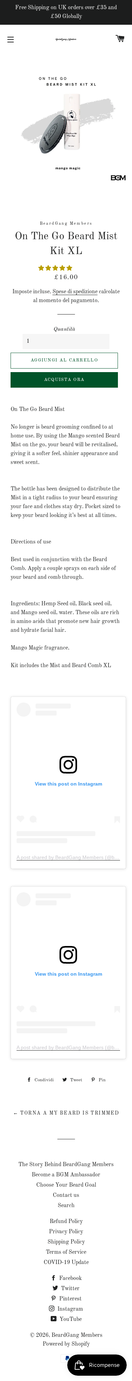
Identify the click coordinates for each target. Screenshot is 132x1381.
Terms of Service (66, 1252)
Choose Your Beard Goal (66, 1185)
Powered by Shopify (66, 1344)
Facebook (70, 1278)
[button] (56, 268)
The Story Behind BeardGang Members (66, 1165)
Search (66, 1206)
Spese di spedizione (75, 292)
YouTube (70, 1319)
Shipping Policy (66, 1242)
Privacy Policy (66, 1232)
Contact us (66, 1195)
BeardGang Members (76, 1335)
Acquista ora (64, 379)
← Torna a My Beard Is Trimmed (66, 1113)
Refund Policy (66, 1221)
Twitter (69, 1289)
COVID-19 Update (66, 1262)
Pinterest (70, 1299)
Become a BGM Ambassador (66, 1175)
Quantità (64, 329)
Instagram (69, 1309)
